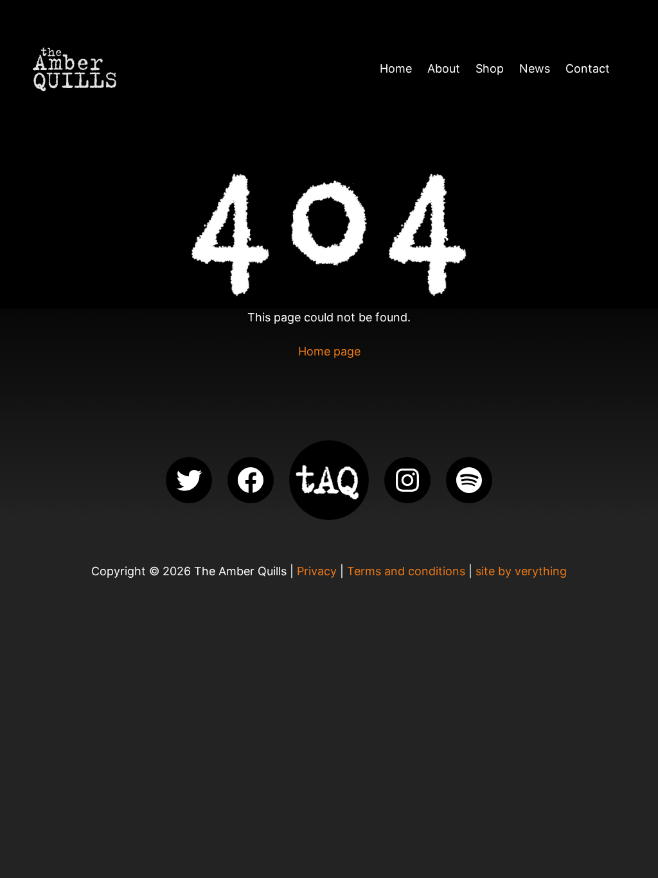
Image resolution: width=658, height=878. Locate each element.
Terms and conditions (406, 571)
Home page (329, 351)
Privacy (317, 571)
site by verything (521, 571)
